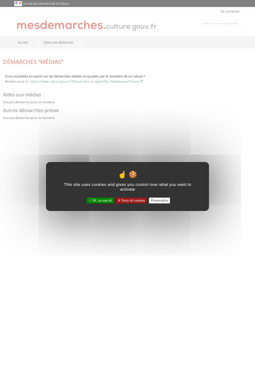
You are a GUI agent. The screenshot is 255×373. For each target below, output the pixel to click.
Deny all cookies (133, 200)
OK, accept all (101, 200)
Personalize (159, 200)
